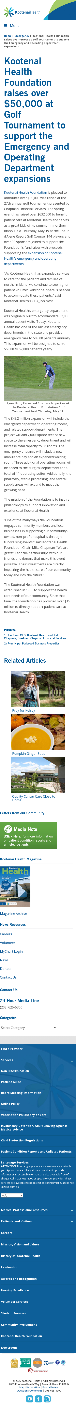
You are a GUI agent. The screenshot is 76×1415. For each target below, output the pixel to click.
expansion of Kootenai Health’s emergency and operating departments (33, 258)
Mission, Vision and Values (20, 1244)
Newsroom (9, 1347)
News (4, 960)
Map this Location (29, 1387)
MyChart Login (11, 951)
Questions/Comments (29, 1390)
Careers (6, 934)
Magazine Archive (13, 913)
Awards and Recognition (19, 1279)
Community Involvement (19, 1325)
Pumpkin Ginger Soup (29, 753)
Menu (15, 25)
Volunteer (7, 943)
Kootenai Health (22, 12)
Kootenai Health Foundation (25, 192)
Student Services (13, 1313)
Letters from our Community (22, 813)
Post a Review (51, 1387)
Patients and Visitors (16, 1221)
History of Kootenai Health (20, 1256)
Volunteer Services (14, 1302)
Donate (5, 968)
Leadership (9, 1267)
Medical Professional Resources (24, 1210)
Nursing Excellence (15, 1290)
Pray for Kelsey (23, 710)
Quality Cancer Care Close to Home (33, 798)
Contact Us (8, 977)
